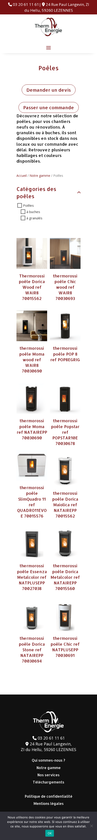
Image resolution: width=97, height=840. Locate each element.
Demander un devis (48, 90)
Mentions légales (49, 803)
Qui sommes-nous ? (48, 760)
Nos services (48, 774)
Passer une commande (48, 107)
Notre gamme (40, 175)
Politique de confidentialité (48, 796)
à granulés (34, 218)
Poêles (28, 205)
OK (50, 833)
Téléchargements (48, 782)
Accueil (21, 175)
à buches (33, 211)
